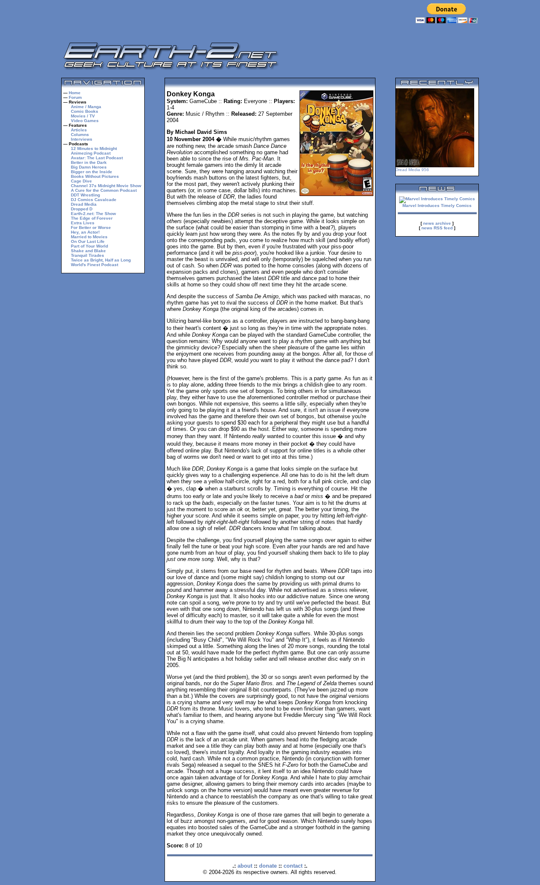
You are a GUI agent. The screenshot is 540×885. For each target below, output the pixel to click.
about (245, 866)
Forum (75, 97)
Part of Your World (89, 246)
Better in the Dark (89, 162)
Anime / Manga (86, 106)
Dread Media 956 (412, 169)
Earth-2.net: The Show (93, 213)
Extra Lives (82, 223)
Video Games (85, 120)
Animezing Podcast (91, 153)
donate (268, 866)
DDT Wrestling (85, 195)
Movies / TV (83, 116)
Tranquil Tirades (87, 255)
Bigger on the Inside (91, 171)
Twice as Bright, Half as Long (101, 260)
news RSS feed (437, 228)
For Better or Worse (91, 227)
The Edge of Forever (92, 218)
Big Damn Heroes (89, 167)
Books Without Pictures (95, 176)
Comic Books (84, 111)
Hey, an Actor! (85, 232)
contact (293, 866)
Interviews (81, 139)
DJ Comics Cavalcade (93, 199)
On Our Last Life (88, 241)
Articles (79, 130)
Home (75, 92)
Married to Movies (89, 236)
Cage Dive (81, 181)
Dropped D (81, 209)
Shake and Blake (88, 250)
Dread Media (84, 204)
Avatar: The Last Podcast (97, 157)
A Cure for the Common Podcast (104, 190)
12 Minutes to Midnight (94, 148)
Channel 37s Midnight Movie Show (106, 185)
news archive (437, 223)
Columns (80, 134)
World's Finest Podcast (94, 264)
